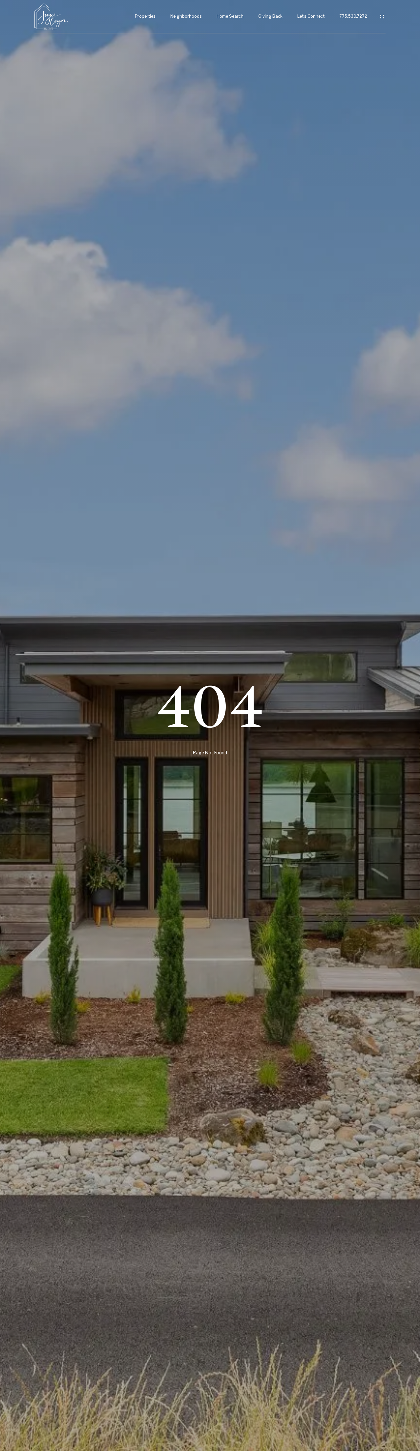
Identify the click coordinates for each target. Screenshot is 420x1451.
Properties (145, 16)
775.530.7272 (353, 16)
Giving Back (270, 16)
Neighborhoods (186, 16)
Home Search (230, 16)
